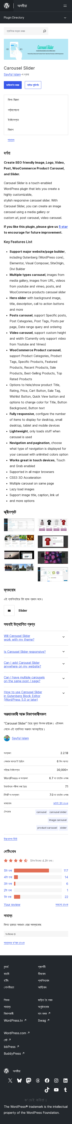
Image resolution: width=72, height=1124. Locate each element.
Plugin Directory (14, 17)
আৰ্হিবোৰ (42, 987)
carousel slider (58, 812)
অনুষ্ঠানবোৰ (43, 1007)
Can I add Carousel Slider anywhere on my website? (22, 664)
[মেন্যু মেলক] (66, 6)
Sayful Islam (12, 74)
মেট (7, 1040)
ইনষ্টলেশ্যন (13, 120)
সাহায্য (11, 140)
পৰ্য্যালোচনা (13, 110)
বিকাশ (10, 130)
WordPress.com (17, 1033)
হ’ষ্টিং (6, 980)
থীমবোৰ (41, 974)
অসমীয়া (16, 1071)
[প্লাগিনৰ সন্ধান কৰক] (44, 31)
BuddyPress (14, 1053)
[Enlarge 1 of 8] (29, 523)
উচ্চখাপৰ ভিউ (10, 839)
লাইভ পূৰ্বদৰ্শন (33, 85)
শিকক (6, 1000)
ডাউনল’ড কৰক (12, 85)
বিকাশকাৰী (8, 1013)
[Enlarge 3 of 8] (29, 555)
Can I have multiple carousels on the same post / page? (24, 679)
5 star (63, 227)
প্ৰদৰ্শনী (42, 967)
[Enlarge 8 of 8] (63, 572)
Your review (12, 904)
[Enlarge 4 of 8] (29, 568)
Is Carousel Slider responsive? (25, 652)
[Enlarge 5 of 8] (63, 523)
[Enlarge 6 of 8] (63, 540)
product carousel (47, 827)
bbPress (11, 1047)
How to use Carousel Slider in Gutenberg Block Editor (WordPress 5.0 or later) (23, 695)
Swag (44, 1020)
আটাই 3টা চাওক (60, 803)
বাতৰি (6, 974)
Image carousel (58, 820)
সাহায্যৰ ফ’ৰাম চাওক (14, 943)
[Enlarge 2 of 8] (29, 540)
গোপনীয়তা (9, 987)
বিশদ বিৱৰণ (13, 100)
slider (63, 827)
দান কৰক (44, 1013)
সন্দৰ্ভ (6, 967)
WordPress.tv (15, 1020)
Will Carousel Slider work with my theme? (19, 637)
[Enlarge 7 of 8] (63, 556)
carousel (41, 812)
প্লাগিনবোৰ (43, 980)
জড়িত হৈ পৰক (45, 1000)
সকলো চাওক (61, 904)
